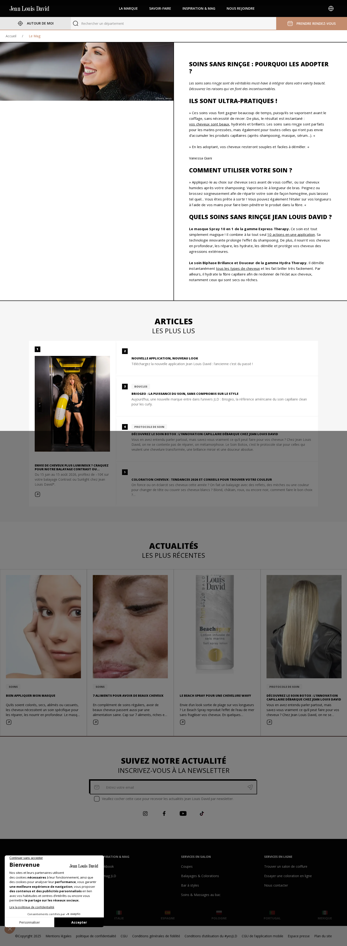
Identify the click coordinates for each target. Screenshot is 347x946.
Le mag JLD (107, 876)
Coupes (187, 866)
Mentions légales (59, 936)
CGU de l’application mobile (262, 936)
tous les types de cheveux (238, 268)
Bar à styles (190, 885)
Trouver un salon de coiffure (285, 866)
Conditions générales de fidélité (156, 936)
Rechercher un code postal (101, 23)
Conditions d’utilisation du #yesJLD (211, 936)
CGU (124, 936)
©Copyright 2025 (28, 936)
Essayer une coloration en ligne (288, 876)
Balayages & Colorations (200, 876)
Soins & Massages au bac (200, 894)
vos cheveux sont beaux (209, 124)
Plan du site (323, 936)
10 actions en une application (291, 234)
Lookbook (106, 866)
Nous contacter (276, 885)
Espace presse (299, 936)
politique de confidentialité (96, 936)
